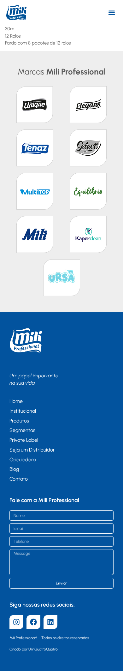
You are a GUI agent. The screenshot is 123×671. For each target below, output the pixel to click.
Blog (14, 469)
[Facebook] (33, 622)
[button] (111, 13)
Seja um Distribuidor (32, 450)
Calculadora (22, 460)
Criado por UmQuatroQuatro (33, 649)
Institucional (22, 411)
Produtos (19, 421)
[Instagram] (16, 622)
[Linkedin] (50, 622)
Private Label (23, 440)
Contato (18, 479)
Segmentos (22, 430)
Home (16, 401)
